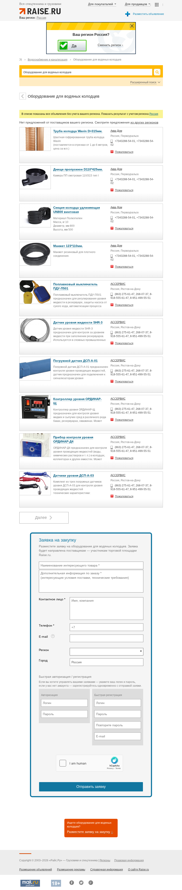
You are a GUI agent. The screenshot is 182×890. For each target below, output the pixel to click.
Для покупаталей (100, 4)
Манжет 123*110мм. (68, 246)
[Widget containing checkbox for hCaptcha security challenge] (89, 763)
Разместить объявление (148, 14)
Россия (153, 113)
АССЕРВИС (118, 283)
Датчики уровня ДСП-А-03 (73, 475)
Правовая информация (129, 860)
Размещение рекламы (71, 869)
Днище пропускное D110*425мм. (78, 169)
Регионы (105, 860)
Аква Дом (116, 130)
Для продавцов (136, 4)
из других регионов (144, 122)
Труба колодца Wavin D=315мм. (77, 131)
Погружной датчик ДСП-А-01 (75, 360)
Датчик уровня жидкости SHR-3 (78, 322)
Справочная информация (106, 869)
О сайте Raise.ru (138, 869)
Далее (41, 517)
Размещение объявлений (35, 869)
